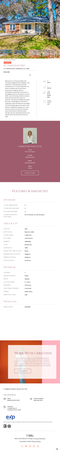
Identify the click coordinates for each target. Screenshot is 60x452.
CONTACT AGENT (30, 173)
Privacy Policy (36, 441)
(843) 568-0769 (30, 157)
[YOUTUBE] (26, 446)
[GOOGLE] (33, 446)
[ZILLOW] (37, 446)
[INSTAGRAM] (22, 446)
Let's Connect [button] (23, 371)
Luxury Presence (40, 438)
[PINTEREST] (30, 446)
